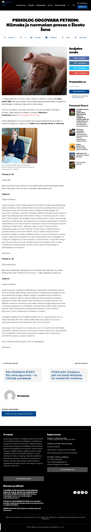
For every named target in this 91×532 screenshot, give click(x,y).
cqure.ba (61, 527)
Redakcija (23, 395)
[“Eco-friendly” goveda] (72, 165)
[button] (73, 5)
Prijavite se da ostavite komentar (18, 414)
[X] (82, 492)
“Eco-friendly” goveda (81, 163)
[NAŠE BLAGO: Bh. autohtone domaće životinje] (72, 156)
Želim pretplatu (79, 91)
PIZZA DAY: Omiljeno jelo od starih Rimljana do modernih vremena (66, 375)
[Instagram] (78, 492)
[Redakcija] (10, 395)
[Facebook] (74, 492)
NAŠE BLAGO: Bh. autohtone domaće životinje (82, 155)
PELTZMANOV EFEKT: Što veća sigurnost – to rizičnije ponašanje (21, 375)
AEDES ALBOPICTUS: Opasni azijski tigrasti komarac (82, 147)
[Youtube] (86, 492)
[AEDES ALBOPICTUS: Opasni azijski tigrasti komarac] (72, 147)
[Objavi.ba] (8, 5)
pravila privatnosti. (78, 97)
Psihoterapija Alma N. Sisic (29, 115)
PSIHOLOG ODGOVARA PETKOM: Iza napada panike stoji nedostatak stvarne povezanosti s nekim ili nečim (82, 135)
